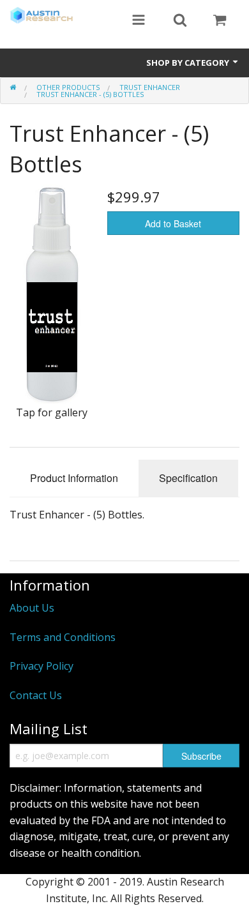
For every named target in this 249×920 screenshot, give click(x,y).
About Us (32, 608)
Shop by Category (188, 62)
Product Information (74, 478)
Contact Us (36, 695)
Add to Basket (173, 223)
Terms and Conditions (63, 637)
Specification (188, 478)
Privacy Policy (41, 666)
